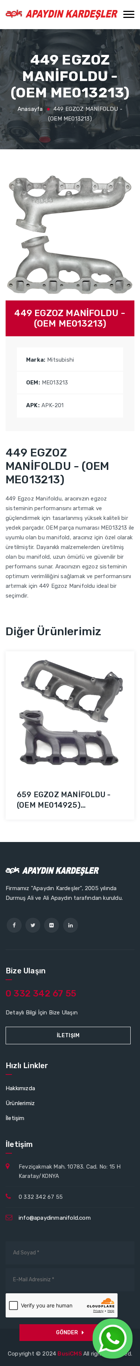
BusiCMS (70, 1353)
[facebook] (14, 925)
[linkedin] (70, 925)
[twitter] (32, 925)
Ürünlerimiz (20, 1103)
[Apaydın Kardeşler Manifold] (62, 14)
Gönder (67, 1332)
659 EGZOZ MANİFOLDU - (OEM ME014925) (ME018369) (64, 805)
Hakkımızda (20, 1088)
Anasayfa (30, 109)
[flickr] (51, 925)
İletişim (68, 1035)
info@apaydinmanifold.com (55, 1217)
